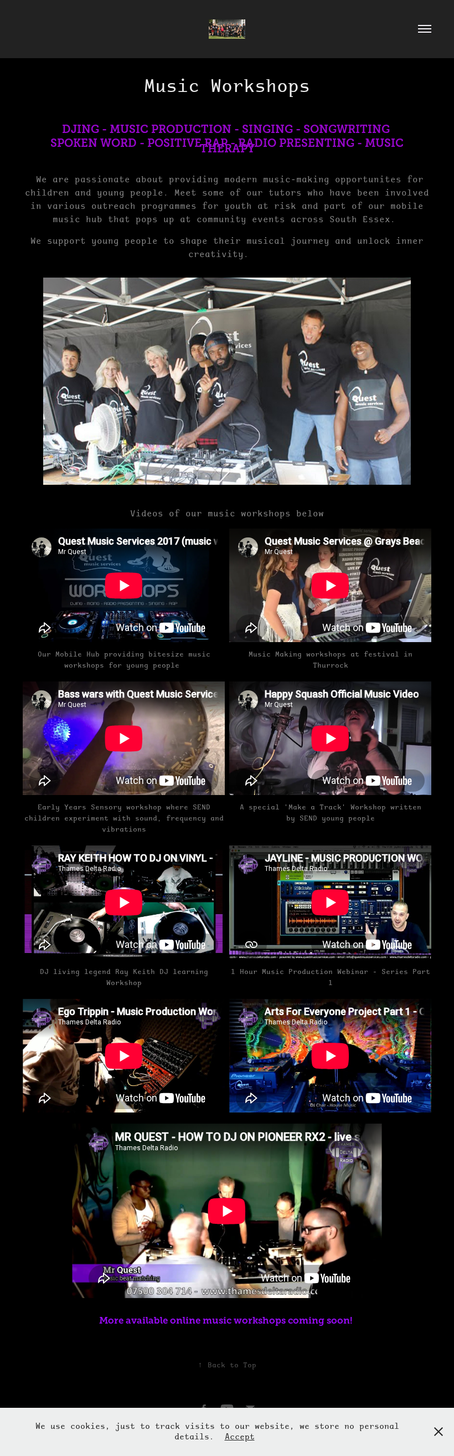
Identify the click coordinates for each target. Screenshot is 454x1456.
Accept (240, 1437)
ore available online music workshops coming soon (229, 1320)
